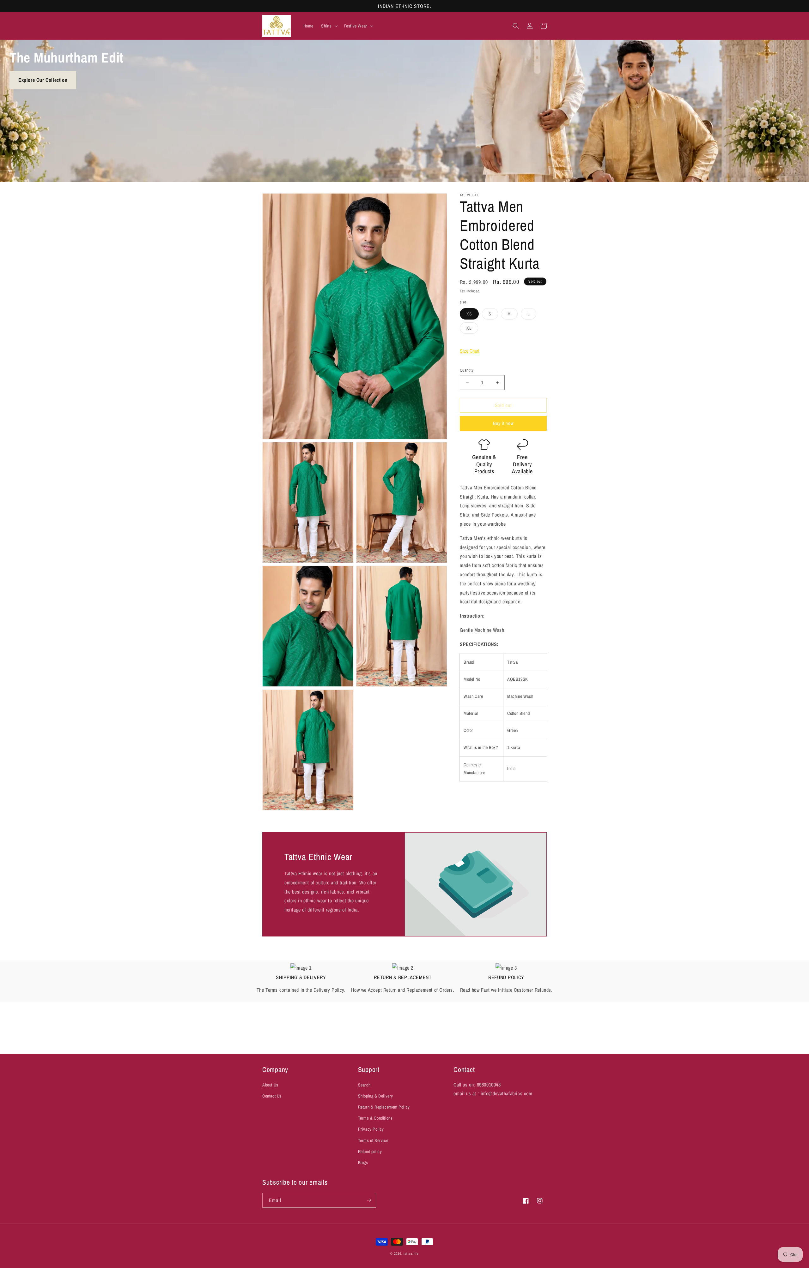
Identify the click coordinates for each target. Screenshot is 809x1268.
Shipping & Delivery (375, 1096)
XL (472, 329)
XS (472, 315)
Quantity (466, 370)
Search (364, 1085)
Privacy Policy (371, 1129)
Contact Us (272, 1096)
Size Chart (469, 350)
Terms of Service (373, 1140)
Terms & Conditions (375, 1118)
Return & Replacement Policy (384, 1107)
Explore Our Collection (42, 79)
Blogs (363, 1163)
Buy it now (503, 423)
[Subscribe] (369, 1200)
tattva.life (411, 1253)
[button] (328, 26)
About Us (270, 1085)
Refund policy (370, 1151)
